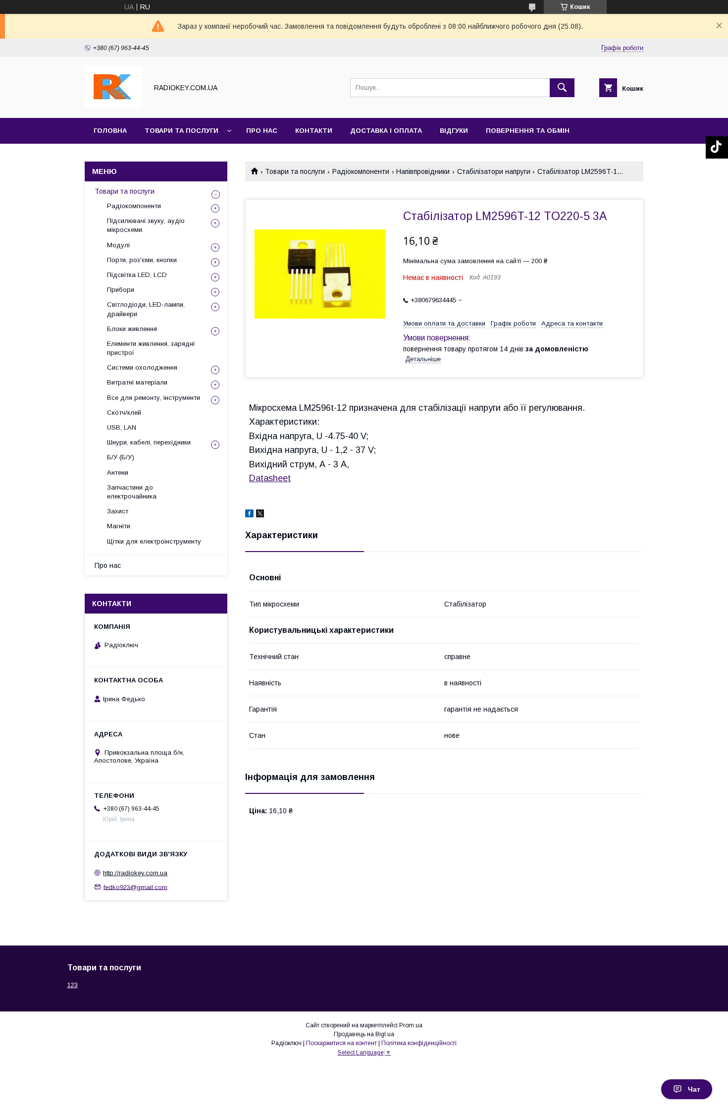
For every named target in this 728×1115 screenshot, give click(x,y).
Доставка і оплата (386, 130)
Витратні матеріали (137, 382)
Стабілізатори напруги (493, 171)
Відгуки (454, 130)
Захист (117, 511)
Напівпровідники (423, 171)
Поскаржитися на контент (341, 1043)
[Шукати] (562, 87)
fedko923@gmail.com (135, 887)
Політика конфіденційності (419, 1043)
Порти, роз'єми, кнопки (142, 260)
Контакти (313, 130)
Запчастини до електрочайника (131, 492)
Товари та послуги (181, 130)
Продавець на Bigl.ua (364, 1034)
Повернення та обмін (528, 130)
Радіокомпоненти (360, 171)
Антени (117, 472)
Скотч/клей (124, 412)
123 (72, 985)
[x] (260, 515)
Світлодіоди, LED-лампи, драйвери (146, 309)
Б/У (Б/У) (120, 457)
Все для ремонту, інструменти (153, 397)
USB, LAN (121, 427)
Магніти (118, 526)
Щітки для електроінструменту (154, 541)
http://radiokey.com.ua (135, 873)
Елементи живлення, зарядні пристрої (151, 348)
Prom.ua (410, 1025)
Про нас (261, 130)
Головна (110, 130)
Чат (694, 1089)
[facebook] (249, 515)
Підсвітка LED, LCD (137, 275)
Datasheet (270, 478)
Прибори (120, 289)
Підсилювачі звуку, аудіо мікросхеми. (146, 225)
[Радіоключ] (113, 105)
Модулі (118, 245)
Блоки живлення (132, 329)
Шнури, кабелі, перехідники (149, 442)
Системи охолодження (142, 367)
